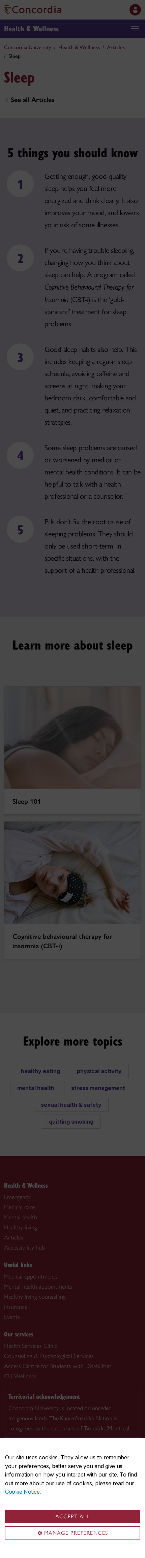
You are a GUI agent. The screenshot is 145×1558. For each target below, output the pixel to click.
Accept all (72, 1516)
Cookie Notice (22, 1491)
